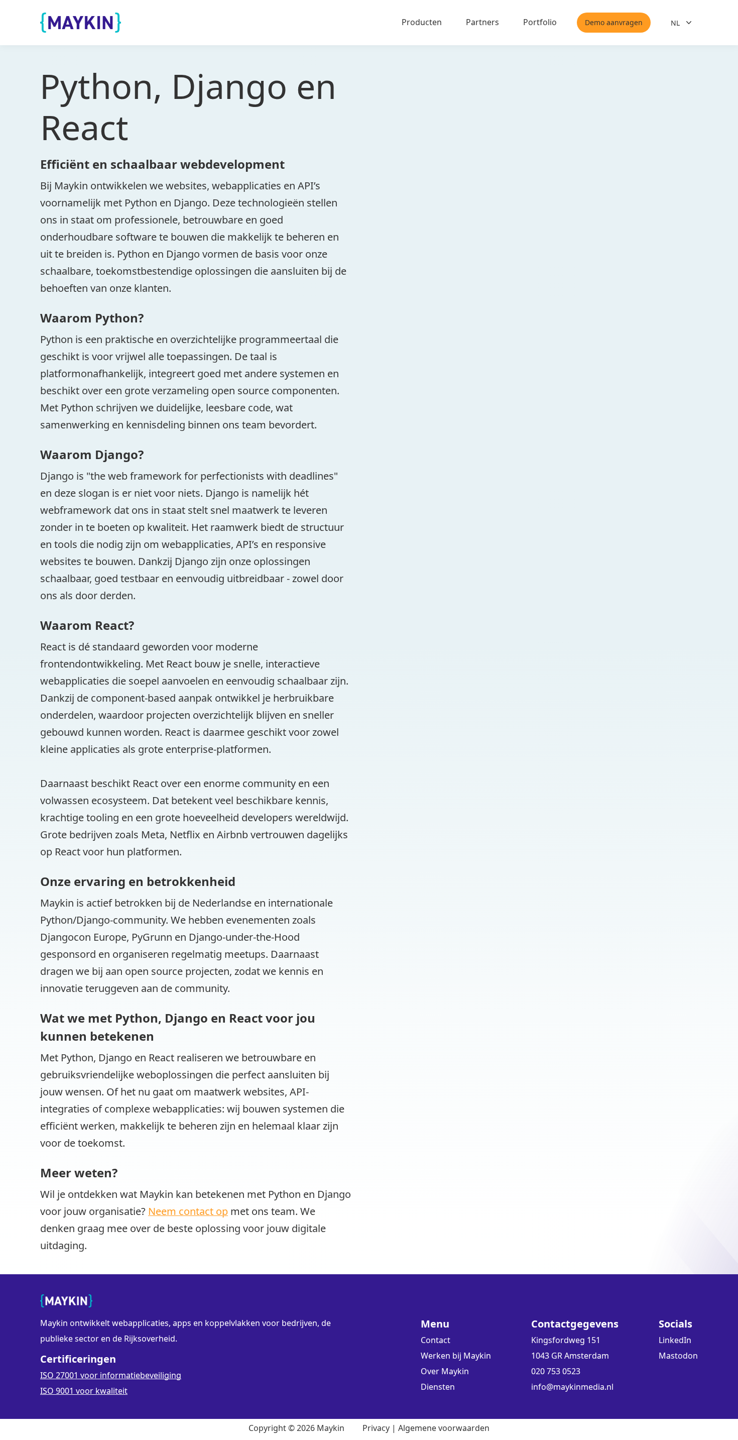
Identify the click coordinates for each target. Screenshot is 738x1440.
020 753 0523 (555, 1371)
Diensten (438, 1386)
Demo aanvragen (614, 22)
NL (675, 23)
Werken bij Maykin (456, 1355)
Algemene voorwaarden (443, 1427)
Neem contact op (188, 1211)
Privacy (376, 1427)
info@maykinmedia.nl (572, 1386)
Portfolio (540, 22)
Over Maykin (445, 1371)
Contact (435, 1340)
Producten (422, 22)
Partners (482, 22)
